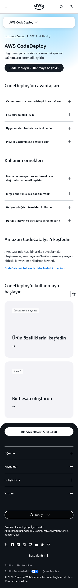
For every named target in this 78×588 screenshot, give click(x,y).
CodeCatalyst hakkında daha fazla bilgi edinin (35, 268)
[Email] (48, 545)
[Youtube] (36, 545)
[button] (23, 22)
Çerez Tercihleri (51, 571)
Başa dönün (36, 555)
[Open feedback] (73, 294)
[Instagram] (24, 545)
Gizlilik (9, 565)
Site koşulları (24, 565)
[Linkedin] (18, 545)
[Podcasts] (42, 545)
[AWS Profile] (71, 7)
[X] (6, 545)
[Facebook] (12, 545)
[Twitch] (30, 545)
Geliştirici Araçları (15, 36)
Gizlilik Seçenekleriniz (17, 571)
